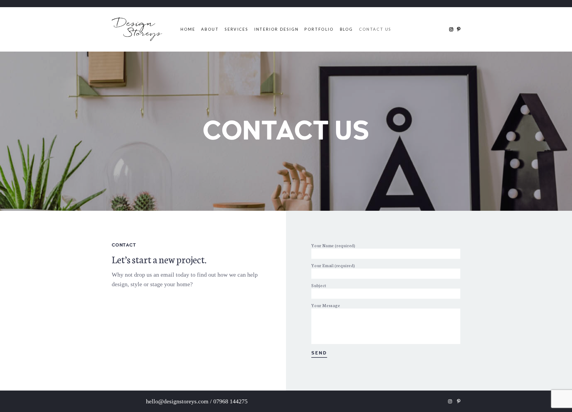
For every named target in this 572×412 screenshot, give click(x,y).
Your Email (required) (333, 265)
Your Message (325, 305)
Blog (346, 29)
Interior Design (276, 29)
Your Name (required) (333, 245)
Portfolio (319, 29)
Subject (319, 285)
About (210, 29)
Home (188, 29)
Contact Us (375, 29)
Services (236, 29)
